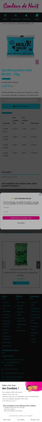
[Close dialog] (40, 194)
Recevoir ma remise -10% (21, 218)
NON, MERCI (21, 223)
